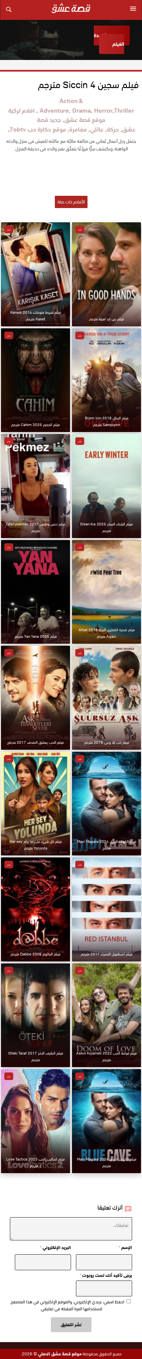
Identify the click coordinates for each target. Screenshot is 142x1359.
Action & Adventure (61, 105)
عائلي (97, 129)
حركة (113, 129)
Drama (81, 110)
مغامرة (78, 129)
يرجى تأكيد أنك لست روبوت (106, 1275)
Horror (103, 110)
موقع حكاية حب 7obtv (38, 129)
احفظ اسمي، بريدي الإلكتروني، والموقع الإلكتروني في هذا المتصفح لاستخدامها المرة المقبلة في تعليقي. (67, 1305)
